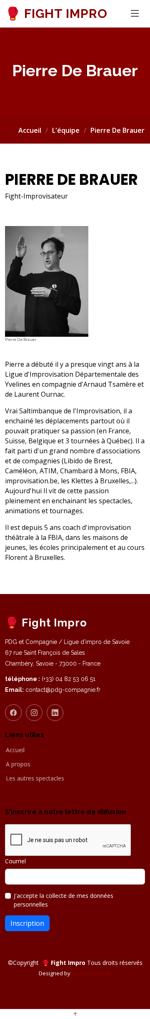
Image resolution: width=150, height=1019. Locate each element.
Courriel (15, 861)
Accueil (29, 130)
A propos (18, 764)
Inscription (27, 923)
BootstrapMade (91, 973)
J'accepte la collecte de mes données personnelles (63, 900)
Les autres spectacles (35, 778)
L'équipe (66, 130)
